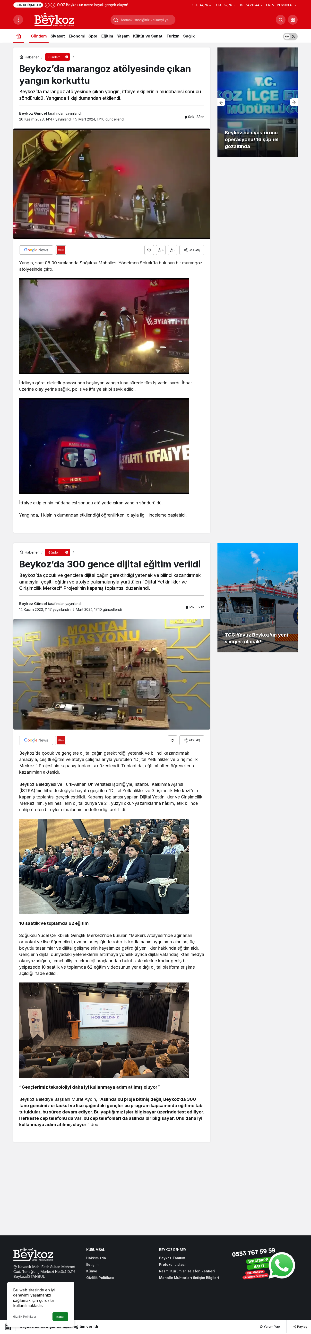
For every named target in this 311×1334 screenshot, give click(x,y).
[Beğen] (149, 250)
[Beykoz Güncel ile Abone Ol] (60, 250)
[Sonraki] (53, 5)
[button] (293, 20)
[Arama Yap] (280, 20)
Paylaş (301, 1326)
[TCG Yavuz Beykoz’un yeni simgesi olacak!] (257, 597)
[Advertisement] (155, 1194)
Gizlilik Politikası (24, 1316)
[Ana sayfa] (19, 36)
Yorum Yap (271, 1326)
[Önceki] (47, 5)
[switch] (290, 36)
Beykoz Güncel (33, 113)
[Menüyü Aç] (18, 20)
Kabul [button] (60, 1317)
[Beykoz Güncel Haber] (54, 19)
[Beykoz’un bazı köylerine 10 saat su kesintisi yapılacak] (257, 102)
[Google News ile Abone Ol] (36, 250)
